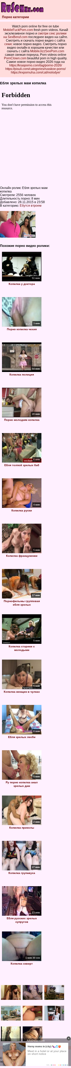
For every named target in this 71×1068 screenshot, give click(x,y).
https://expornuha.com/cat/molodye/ (35, 72)
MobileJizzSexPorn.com (47, 51)
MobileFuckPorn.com (18, 30)
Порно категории (15, 17)
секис (8, 44)
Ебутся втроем (30, 205)
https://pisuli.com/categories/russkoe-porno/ (35, 69)
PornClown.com (15, 58)
